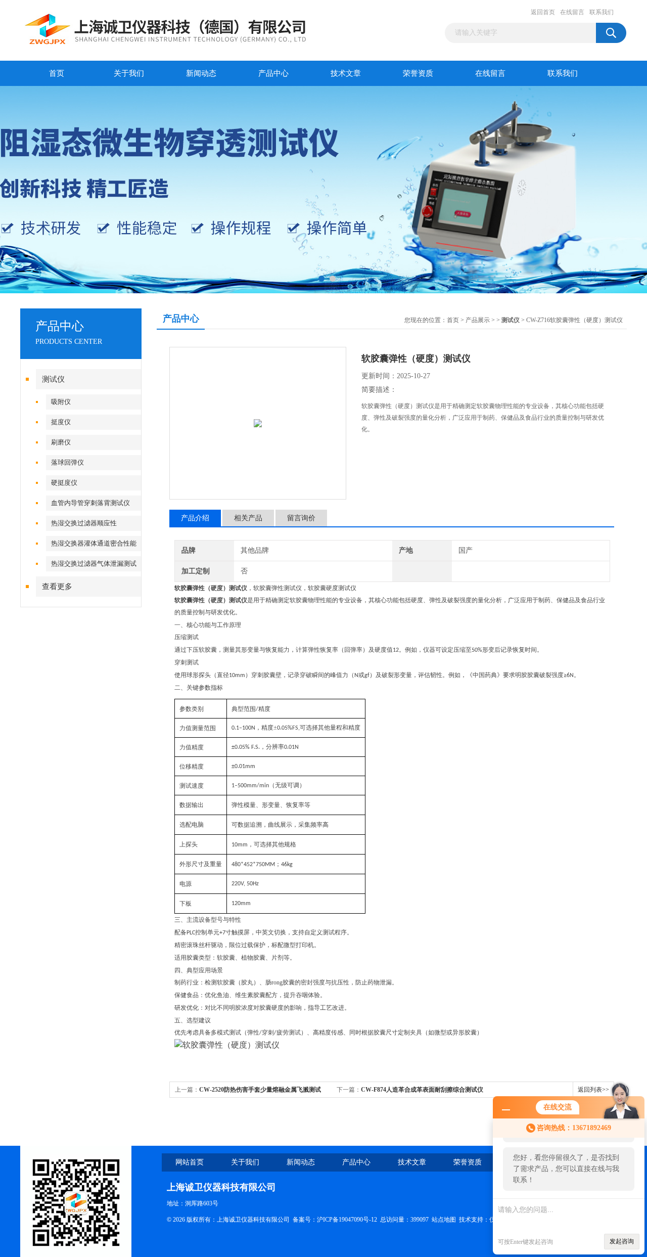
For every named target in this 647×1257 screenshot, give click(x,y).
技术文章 (346, 73)
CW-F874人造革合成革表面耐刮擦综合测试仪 (422, 1089)
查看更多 (57, 586)
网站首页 (189, 1162)
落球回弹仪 (67, 462)
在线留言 (572, 12)
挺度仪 (61, 422)
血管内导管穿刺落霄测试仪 (90, 503)
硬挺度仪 (64, 482)
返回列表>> (593, 1089)
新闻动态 (201, 73)
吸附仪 (61, 402)
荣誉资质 (418, 73)
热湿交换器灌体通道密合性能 (93, 543)
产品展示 (478, 320)
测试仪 (53, 379)
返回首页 (543, 12)
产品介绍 (195, 518)
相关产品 (248, 518)
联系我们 (601, 12)
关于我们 (129, 73)
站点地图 (444, 1219)
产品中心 (273, 73)
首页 (56, 73)
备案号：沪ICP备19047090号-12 (335, 1219)
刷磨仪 (61, 442)
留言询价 (301, 518)
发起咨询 (622, 1241)
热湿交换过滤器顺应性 (84, 523)
